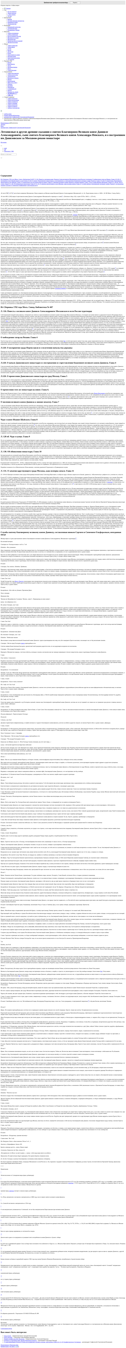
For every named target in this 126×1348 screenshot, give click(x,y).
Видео (9, 50)
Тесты (9, 65)
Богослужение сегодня (14, 36)
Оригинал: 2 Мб (9, 151)
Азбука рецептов (12, 105)
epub (5, 148)
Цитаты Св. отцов (13, 92)
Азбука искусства (13, 75)
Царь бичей (7, 1336)
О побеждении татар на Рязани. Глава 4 (104, 179)
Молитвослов (12, 39)
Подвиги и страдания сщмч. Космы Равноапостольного (20, 1340)
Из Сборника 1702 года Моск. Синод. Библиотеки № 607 (17, 179)
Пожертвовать (5, 123)
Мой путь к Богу (12, 82)
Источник (4, 142)
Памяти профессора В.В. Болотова (14, 1339)
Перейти (75, 2)
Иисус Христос (19, 581)
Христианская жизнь (14, 58)
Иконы (10, 79)
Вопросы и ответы (13, 78)
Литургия (10, 51)
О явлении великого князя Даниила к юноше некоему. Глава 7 (71, 182)
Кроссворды (11, 64)
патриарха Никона (60, 288)
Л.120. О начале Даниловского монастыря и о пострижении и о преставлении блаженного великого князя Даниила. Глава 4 (64, 181)
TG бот (10, 16)
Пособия (10, 85)
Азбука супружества (13, 108)
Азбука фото (11, 47)
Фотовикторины (12, 67)
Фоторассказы (12, 56)
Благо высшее (8, 1337)
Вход (2, 126)
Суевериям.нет (12, 89)
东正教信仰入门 (12, 93)
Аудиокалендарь (12, 28)
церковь (75, 214)
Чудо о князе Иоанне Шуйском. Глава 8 (101, 182)
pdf (5, 149)
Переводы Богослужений (15, 41)
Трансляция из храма (14, 55)
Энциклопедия (12, 24)
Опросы (10, 84)
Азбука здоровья (12, 103)
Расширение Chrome (13, 30)
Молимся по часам (13, 38)
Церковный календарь (14, 27)
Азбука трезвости (13, 101)
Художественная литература (16, 21)
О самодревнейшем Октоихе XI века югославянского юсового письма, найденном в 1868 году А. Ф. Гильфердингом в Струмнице (42, 1342)
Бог (7, 321)
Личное (3, 124)
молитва (70, 1183)
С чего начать (12, 14)
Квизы (9, 62)
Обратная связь (13, 1345)
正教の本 (10, 95)
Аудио (9, 48)
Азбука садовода (12, 106)
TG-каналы (11, 59)
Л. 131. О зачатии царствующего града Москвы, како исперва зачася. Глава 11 (58, 184)
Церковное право (13, 22)
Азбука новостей (12, 45)
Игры (9, 68)
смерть (23, 643)
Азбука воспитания (13, 100)
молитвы (110, 482)
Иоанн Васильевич (99, 393)
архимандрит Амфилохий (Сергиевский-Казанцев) (16, 127)
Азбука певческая (13, 34)
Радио (9, 53)
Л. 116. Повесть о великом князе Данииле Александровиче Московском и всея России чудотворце (63, 179)
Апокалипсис (12, 76)
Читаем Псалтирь (13, 42)
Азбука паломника (13, 33)
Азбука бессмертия (13, 73)
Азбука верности (12, 98)
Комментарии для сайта (10, 1346)
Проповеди (11, 87)
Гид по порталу (12, 11)
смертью (11, 1191)
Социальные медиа (6, 1328)
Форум (10, 90)
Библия (10, 19)
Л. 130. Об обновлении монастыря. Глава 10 (22, 184)
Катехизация (11, 81)
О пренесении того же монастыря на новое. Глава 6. (37, 182)
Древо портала (12, 13)
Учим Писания (12, 70)
